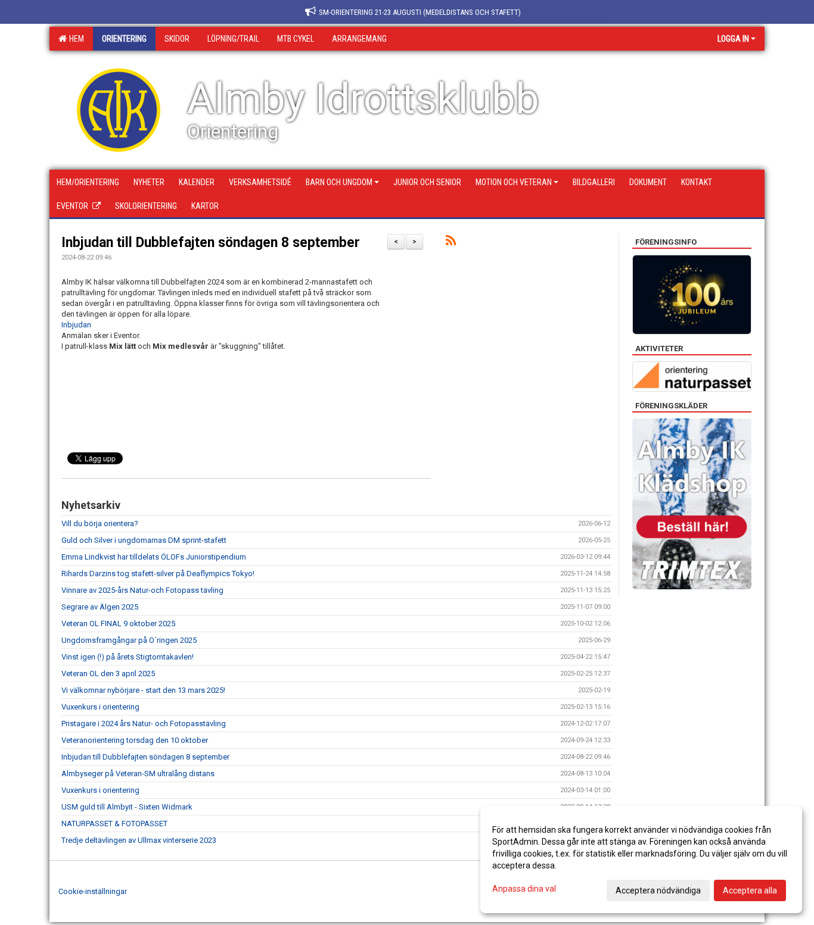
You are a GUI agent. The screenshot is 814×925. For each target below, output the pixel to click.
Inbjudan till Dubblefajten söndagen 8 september (210, 243)
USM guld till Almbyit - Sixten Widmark (126, 806)
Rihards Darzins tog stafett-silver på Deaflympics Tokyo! (157, 573)
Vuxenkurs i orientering (100, 706)
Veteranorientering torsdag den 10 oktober (134, 740)
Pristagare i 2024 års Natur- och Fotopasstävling (143, 723)
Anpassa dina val (524, 888)
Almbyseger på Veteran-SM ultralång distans (138, 773)
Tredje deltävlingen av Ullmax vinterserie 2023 (138, 840)
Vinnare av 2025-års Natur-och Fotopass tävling (142, 590)
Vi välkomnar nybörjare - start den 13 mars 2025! (143, 690)
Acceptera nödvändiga (658, 890)
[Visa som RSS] (451, 242)
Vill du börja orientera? (99, 523)
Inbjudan (76, 324)
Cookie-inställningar (92, 891)
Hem (75, 38)
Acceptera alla (750, 890)
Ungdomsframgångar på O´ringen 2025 (129, 640)
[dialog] (641, 859)
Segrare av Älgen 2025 (99, 606)
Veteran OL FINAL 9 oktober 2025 (118, 623)
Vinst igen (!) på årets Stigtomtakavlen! (127, 656)
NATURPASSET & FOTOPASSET (114, 823)
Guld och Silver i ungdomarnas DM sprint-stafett (143, 540)
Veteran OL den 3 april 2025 (108, 673)
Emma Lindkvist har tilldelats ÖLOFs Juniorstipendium (153, 556)
